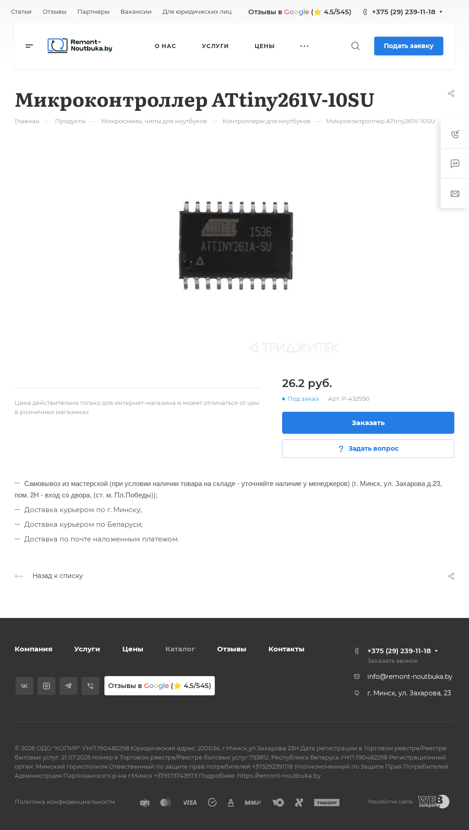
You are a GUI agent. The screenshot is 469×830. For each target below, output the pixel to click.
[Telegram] (68, 686)
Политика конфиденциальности (65, 801)
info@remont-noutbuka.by (410, 676)
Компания (33, 648)
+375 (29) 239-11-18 (404, 11)
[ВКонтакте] (24, 686)
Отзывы (231, 648)
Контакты (286, 648)
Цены (132, 648)
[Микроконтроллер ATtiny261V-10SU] (234, 249)
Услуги (87, 648)
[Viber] (90, 686)
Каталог (180, 648)
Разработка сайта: (390, 802)
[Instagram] (46, 686)
